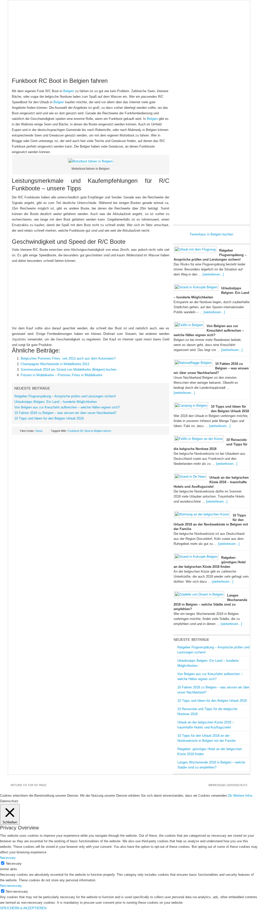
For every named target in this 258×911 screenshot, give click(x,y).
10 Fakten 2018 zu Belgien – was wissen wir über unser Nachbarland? (65, 413)
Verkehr (209, 56)
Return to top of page (28, 785)
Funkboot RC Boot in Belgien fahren (89, 430)
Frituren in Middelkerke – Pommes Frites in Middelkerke (61, 375)
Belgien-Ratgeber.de (129, 25)
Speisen (186, 56)
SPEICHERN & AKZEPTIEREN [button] (23, 908)
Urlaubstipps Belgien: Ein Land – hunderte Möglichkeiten (55, 402)
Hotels (89, 56)
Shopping (21, 66)
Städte (111, 56)
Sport (44, 66)
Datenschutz (237, 785)
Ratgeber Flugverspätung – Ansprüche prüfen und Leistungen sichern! (65, 396)
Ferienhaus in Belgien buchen (211, 234)
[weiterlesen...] (213, 274)
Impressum (216, 785)
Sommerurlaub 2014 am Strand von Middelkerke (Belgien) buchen (68, 369)
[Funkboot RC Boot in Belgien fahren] (90, 161)
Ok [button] (230, 795)
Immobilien (160, 56)
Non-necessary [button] (11, 886)
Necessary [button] (8, 858)
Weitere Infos (242, 795)
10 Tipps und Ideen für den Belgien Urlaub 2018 (49, 418)
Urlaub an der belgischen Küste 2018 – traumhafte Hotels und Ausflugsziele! (211, 482)
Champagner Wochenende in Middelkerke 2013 (55, 364)
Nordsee (134, 56)
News (17, 56)
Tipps (230, 56)
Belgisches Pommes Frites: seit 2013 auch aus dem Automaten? (68, 358)
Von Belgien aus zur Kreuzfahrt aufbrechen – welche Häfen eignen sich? (67, 407)
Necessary (14, 863)
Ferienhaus (63, 56)
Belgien (37, 56)
